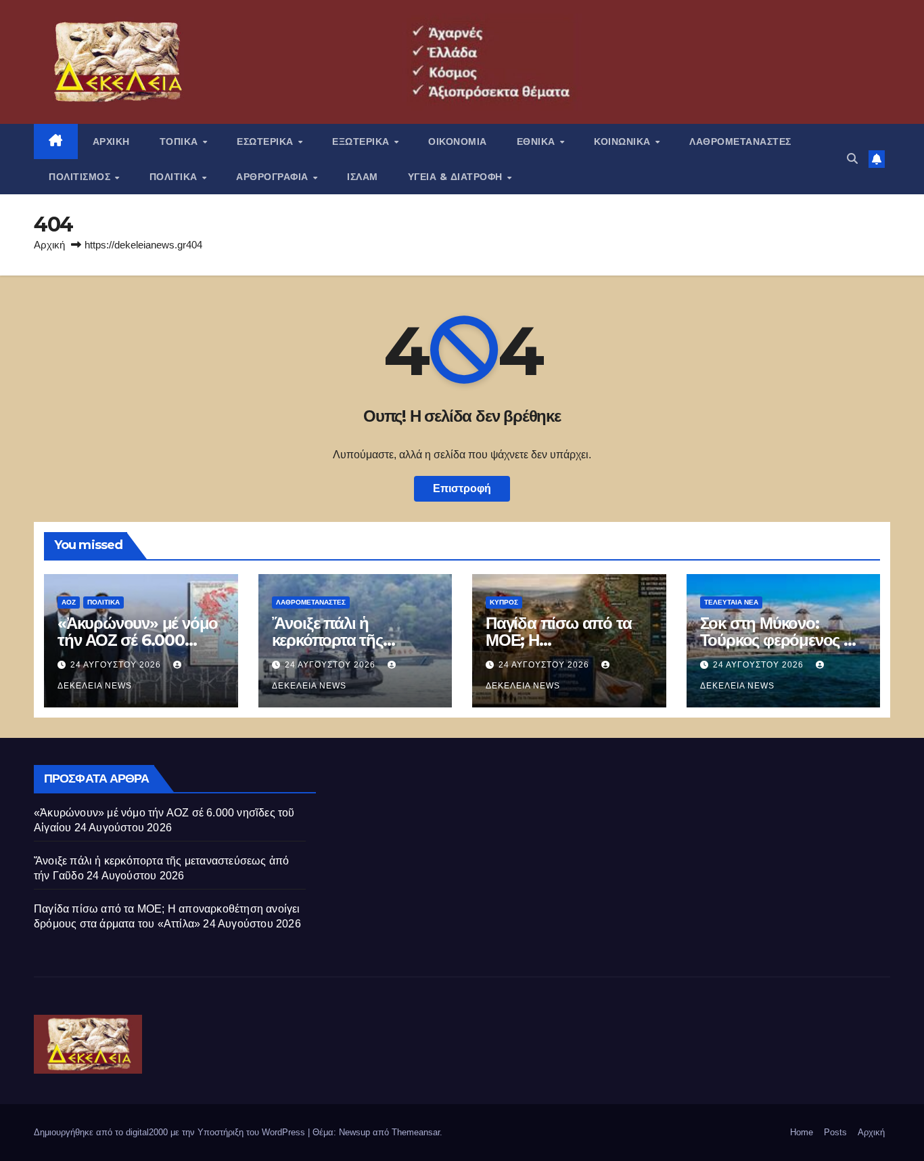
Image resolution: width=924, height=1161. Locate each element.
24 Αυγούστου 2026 (117, 665)
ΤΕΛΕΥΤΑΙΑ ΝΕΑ (731, 602)
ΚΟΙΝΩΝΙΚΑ (623, 141)
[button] (852, 159)
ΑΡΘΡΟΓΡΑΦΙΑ (273, 177)
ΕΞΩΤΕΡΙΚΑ (362, 141)
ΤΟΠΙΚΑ (181, 141)
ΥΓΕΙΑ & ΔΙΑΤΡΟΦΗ (457, 177)
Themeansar (416, 1132)
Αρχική (49, 244)
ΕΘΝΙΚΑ (538, 141)
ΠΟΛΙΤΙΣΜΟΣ (81, 177)
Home (801, 1132)
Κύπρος (504, 602)
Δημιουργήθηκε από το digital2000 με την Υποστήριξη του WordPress (171, 1132)
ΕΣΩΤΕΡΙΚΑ (266, 141)
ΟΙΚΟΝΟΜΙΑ (457, 141)
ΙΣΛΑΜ (362, 177)
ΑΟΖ (69, 602)
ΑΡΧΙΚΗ (111, 141)
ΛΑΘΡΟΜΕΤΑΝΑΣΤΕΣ (740, 141)
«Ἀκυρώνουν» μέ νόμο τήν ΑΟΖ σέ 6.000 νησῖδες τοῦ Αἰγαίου (137, 640)
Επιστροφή (462, 488)
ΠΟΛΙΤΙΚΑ (175, 177)
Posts (835, 1132)
